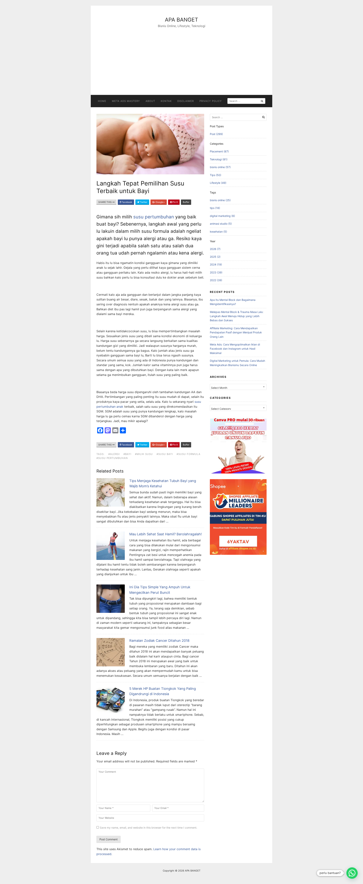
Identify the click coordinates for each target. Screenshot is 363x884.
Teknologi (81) (218, 159)
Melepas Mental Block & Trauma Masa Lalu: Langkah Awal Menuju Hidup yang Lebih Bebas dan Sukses (236, 316)
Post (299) (216, 134)
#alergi (114, 454)
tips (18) (215, 208)
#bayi (127, 454)
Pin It (175, 202)
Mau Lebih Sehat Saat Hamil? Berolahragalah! (165, 534)
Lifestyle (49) (218, 182)
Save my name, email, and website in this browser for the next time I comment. (148, 827)
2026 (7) (215, 249)
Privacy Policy (210, 100)
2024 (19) (216, 264)
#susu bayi (165, 454)
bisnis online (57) (220, 167)
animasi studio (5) (221, 223)
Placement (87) (219, 151)
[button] (352, 873)
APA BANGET (181, 19)
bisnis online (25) (220, 200)
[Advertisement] (181, 56)
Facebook (126, 202)
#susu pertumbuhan (112, 457)
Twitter (143, 202)
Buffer (186, 202)
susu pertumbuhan (153, 217)
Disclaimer (185, 100)
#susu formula (188, 454)
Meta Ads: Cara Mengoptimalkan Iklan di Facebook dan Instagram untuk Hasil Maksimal (235, 349)
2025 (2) (215, 256)
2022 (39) (216, 280)
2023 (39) (216, 272)
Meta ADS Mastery (126, 100)
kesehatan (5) (218, 231)
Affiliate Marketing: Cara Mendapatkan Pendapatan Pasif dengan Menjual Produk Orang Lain (236, 332)
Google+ (160, 202)
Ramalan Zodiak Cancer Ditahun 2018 (159, 641)
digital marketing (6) (222, 215)
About (150, 100)
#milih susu (144, 454)
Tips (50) (215, 175)
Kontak (166, 100)
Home (102, 100)
